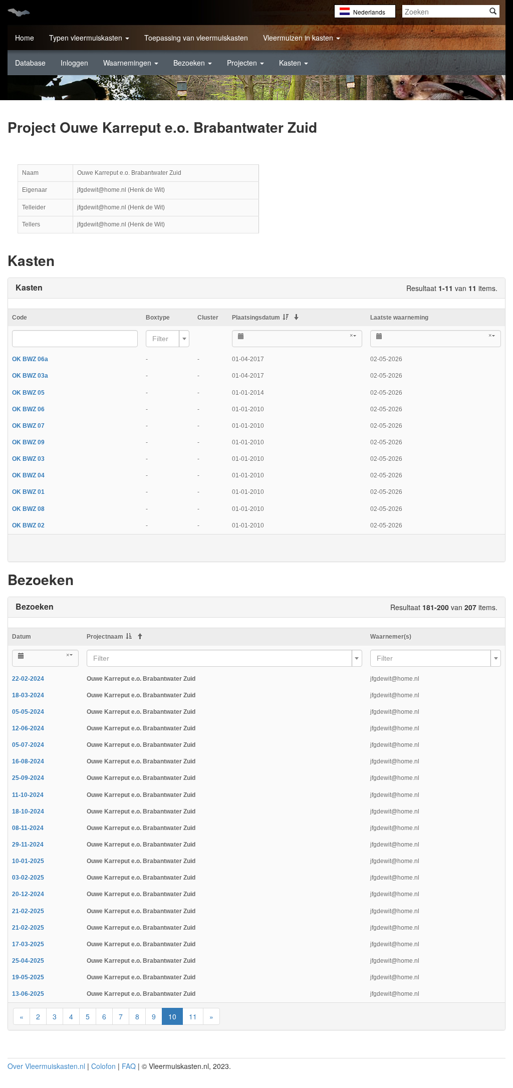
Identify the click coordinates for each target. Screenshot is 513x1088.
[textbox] (164, 339)
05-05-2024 (28, 711)
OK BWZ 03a (30, 375)
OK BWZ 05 (28, 392)
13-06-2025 (28, 993)
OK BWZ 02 (28, 525)
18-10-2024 (28, 811)
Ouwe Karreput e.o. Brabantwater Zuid (141, 678)
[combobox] (167, 338)
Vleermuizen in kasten (299, 38)
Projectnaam (105, 636)
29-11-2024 (28, 844)
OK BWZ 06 (28, 409)
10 (172, 1016)
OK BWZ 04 (28, 475)
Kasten (291, 63)
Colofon (103, 1066)
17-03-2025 (28, 944)
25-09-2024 (28, 777)
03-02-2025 (28, 877)
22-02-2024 (28, 678)
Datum (21, 636)
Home (24, 38)
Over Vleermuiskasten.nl (46, 1066)
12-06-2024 (28, 728)
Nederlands (369, 12)
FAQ (129, 1066)
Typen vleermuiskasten (86, 38)
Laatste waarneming (399, 317)
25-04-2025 (28, 960)
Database (30, 63)
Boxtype (158, 317)
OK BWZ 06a (30, 359)
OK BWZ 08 (28, 508)
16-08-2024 (28, 761)
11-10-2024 (28, 794)
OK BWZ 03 (28, 458)
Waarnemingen (128, 63)
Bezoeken (190, 63)
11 (193, 1016)
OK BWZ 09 (28, 442)
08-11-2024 (28, 828)
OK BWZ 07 (28, 425)
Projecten (243, 63)
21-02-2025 (28, 911)
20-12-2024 (28, 894)
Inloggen (74, 63)
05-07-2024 (28, 744)
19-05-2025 (28, 977)
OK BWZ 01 (28, 491)
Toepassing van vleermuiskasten (196, 38)
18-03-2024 (28, 695)
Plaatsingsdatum (256, 317)
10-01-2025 (28, 861)
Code (19, 317)
